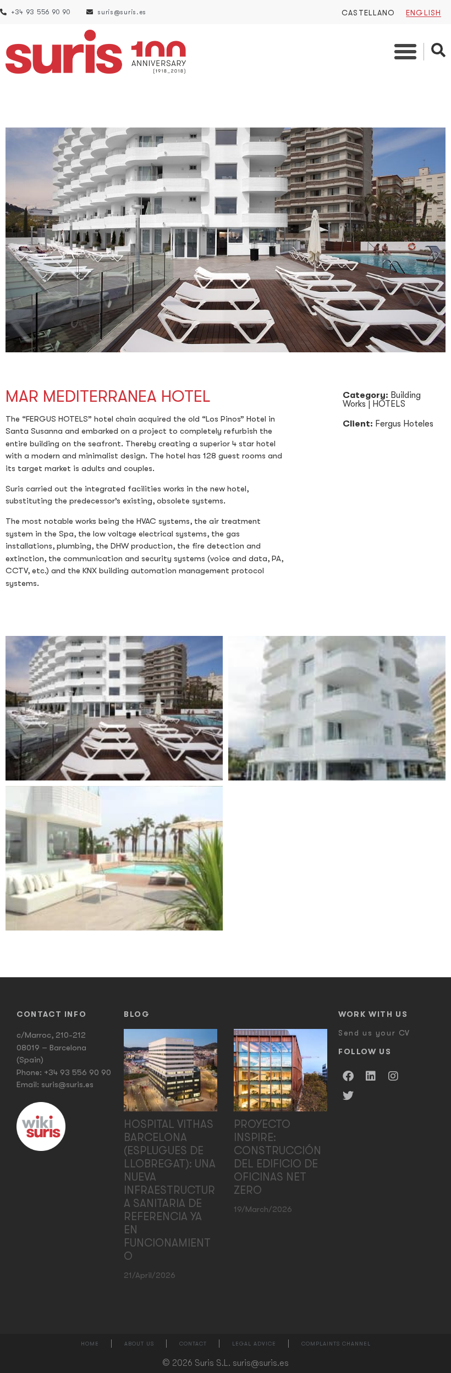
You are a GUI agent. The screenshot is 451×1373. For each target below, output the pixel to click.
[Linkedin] (371, 1076)
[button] (405, 52)
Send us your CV (374, 1032)
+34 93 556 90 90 (77, 1072)
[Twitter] (348, 1096)
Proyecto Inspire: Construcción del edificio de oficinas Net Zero (277, 1157)
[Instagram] (393, 1076)
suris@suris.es (67, 1084)
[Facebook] (348, 1076)
